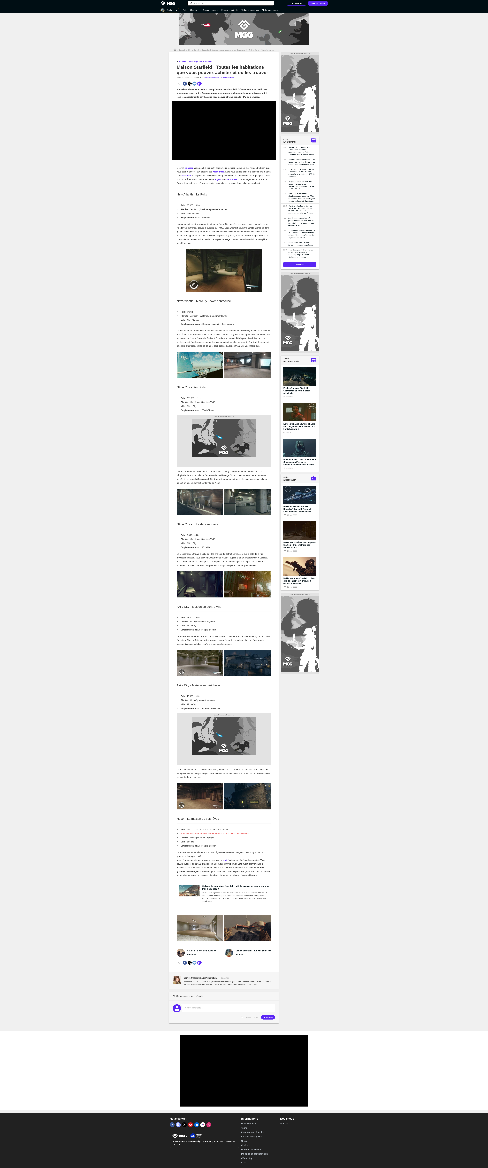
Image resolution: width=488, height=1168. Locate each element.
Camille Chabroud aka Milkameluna (219, 78)
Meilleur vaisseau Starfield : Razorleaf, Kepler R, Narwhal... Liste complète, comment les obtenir (297, 509)
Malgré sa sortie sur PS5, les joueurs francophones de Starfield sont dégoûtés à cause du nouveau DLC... (301, 185)
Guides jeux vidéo (185, 50)
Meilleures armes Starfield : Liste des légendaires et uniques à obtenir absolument (299, 581)
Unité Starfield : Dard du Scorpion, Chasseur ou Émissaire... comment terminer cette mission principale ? (299, 462)
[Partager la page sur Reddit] (194, 84)
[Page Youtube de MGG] (190, 1124)
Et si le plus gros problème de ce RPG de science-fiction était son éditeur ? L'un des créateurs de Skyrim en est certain (301, 234)
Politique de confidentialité (254, 1154)
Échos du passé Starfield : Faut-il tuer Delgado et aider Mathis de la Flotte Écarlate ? (299, 426)
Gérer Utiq (246, 1158)
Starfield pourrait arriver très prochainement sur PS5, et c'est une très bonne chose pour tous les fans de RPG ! (301, 221)
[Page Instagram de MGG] (208, 1124)
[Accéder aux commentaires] (199, 84)
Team (244, 1128)
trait (225, 860)
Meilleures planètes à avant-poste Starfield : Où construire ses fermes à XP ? (299, 545)
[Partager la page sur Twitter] (190, 84)
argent (218, 179)
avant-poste (231, 179)
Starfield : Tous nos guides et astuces (195, 61)
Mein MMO (285, 1123)
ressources (218, 172)
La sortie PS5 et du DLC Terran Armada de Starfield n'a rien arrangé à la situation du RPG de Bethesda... (301, 173)
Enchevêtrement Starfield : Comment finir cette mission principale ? (296, 390)
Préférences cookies (251, 1149)
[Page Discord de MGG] (178, 1124)
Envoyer (269, 1017)
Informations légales (251, 1136)
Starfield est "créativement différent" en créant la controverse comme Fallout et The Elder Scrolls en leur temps (301, 151)
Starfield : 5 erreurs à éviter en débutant (201, 953)
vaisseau (189, 168)
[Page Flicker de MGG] (202, 1124)
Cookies (245, 1145)
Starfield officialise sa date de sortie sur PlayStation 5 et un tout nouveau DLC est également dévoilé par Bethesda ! (301, 209)
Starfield (197, 50)
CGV (243, 1162)
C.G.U (244, 1141)
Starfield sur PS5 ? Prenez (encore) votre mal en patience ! (301, 243)
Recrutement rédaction (252, 1132)
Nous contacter (249, 1123)
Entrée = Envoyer (251, 1017)
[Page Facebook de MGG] (172, 1124)
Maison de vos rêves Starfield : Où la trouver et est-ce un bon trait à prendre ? (235, 887)
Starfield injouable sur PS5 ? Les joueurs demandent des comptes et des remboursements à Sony (301, 162)
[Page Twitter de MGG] (184, 1124)
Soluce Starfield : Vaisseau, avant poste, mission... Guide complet (224, 50)
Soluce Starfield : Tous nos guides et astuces (253, 953)
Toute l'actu (299, 265)
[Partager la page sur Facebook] (185, 84)
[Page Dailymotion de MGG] (196, 1124)
